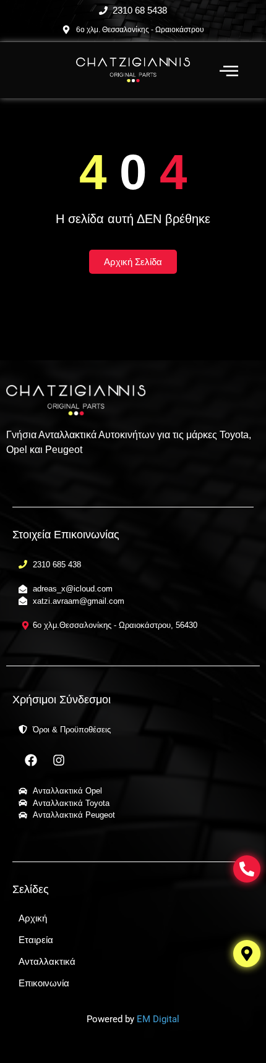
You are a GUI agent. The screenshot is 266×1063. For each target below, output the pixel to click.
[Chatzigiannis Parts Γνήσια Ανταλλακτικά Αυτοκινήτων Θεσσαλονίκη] (133, 70)
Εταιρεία (36, 939)
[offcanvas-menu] (228, 71)
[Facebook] (31, 760)
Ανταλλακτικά (47, 961)
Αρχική (33, 918)
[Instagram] (58, 760)
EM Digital (158, 1019)
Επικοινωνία (44, 983)
